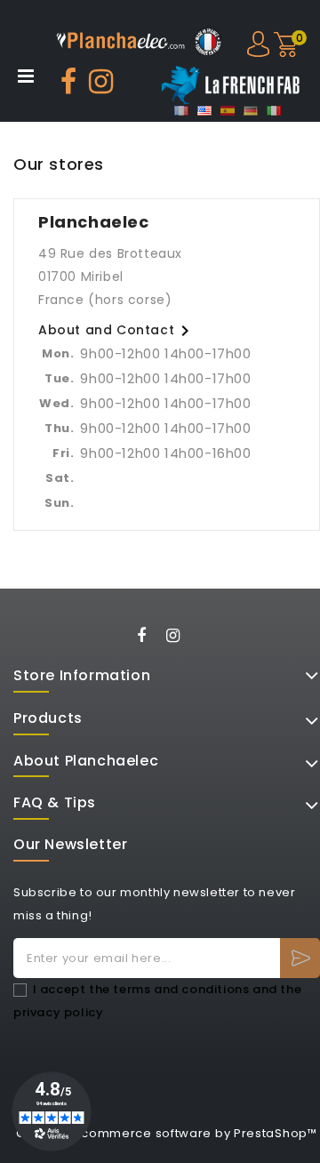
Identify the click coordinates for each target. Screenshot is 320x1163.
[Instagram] (179, 638)
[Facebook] (147, 638)
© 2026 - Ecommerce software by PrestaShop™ (166, 1133)
